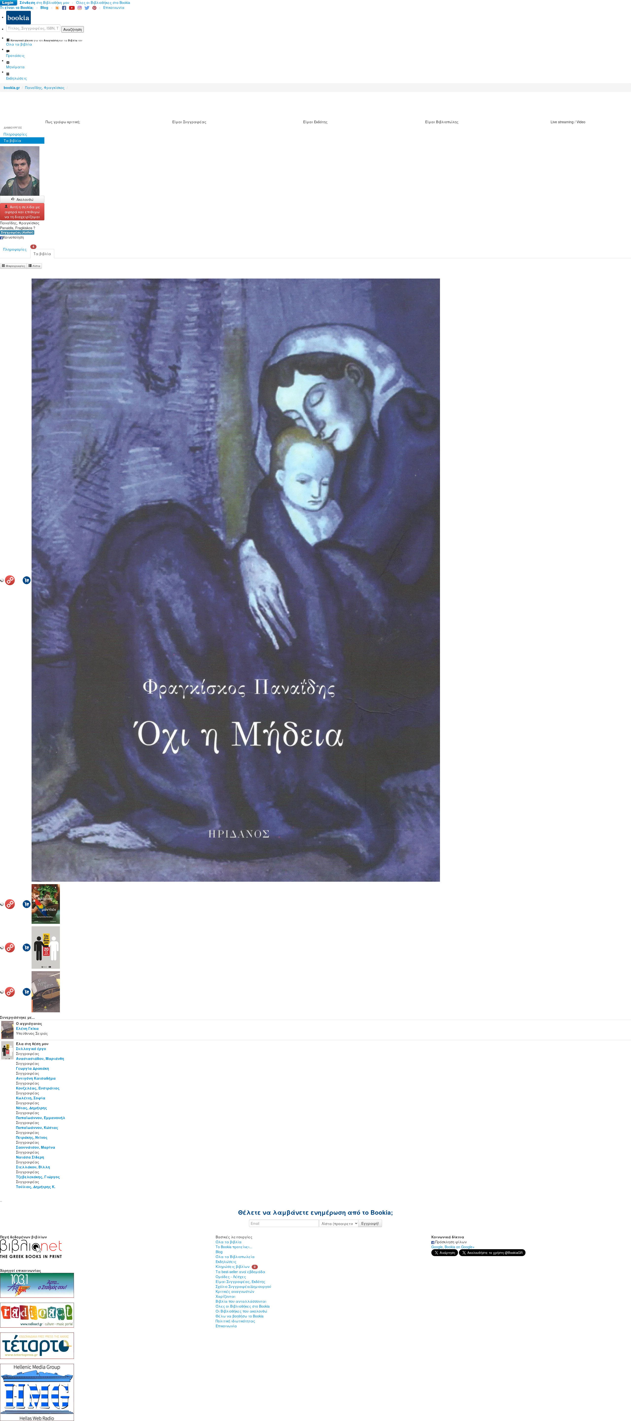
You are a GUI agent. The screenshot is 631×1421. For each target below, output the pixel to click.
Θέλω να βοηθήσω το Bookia (239, 1316)
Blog (219, 1251)
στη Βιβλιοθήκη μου (44, 2)
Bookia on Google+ (459, 1246)
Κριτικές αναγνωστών (235, 1291)
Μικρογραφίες (15, 266)
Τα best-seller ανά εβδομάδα (240, 1271)
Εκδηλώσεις (226, 1261)
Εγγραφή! (370, 1223)
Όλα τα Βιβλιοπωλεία (235, 1256)
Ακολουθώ (25, 199)
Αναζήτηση (72, 29)
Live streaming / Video (568, 121)
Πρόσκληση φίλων (450, 1241)
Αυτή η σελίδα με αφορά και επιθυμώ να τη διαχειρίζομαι (22, 211)
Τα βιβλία (12, 140)
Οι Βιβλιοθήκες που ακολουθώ (241, 1311)
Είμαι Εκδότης (315, 121)
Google (437, 1246)
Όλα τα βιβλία (229, 1241)
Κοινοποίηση (13, 237)
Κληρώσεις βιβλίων (232, 1266)
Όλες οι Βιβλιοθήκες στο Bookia (103, 2)
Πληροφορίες (15, 134)
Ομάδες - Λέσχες (231, 1276)
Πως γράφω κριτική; (63, 121)
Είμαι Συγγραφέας (189, 121)
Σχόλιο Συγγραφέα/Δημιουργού (243, 1286)
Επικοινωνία (113, 7)
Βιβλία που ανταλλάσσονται (241, 1301)
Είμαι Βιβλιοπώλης (441, 121)
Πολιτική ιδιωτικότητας (235, 1320)
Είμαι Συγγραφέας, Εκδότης (240, 1281)
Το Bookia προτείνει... (234, 1246)
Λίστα (36, 266)
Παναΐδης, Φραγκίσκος (45, 87)
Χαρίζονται (225, 1296)
